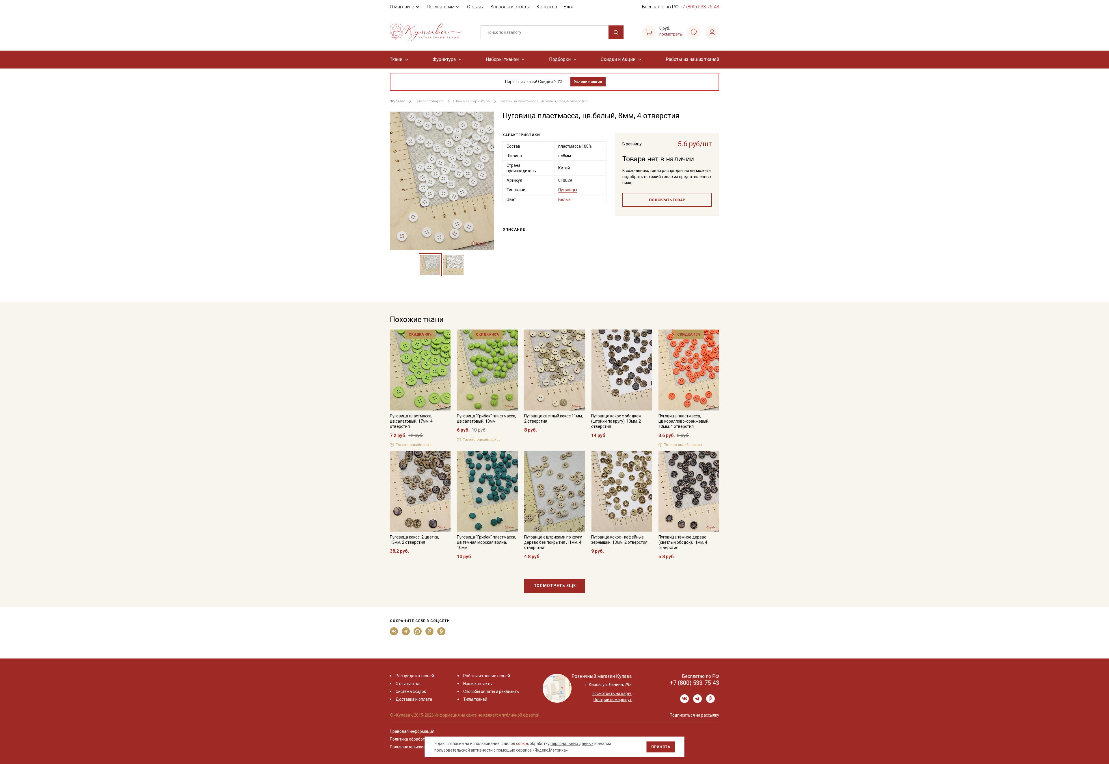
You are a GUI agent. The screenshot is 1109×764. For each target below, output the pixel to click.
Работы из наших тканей (692, 59)
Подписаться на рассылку (694, 715)
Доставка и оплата (414, 699)
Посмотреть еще (554, 585)
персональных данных (571, 743)
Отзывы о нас (408, 683)
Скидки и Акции (618, 59)
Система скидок (411, 691)
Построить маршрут (612, 699)
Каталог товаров (429, 101)
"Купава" (397, 101)
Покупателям (440, 7)
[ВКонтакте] (394, 631)
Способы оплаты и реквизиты (491, 691)
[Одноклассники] (441, 631)
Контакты (547, 7)
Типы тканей (475, 699)
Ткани (396, 59)
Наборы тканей (502, 59)
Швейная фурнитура (471, 101)
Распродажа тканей (415, 676)
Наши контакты (477, 683)
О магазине (402, 7)
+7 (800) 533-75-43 (699, 7)
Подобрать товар (667, 200)
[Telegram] (406, 631)
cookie (522, 743)
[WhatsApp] (418, 631)
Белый (564, 199)
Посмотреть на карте (612, 693)
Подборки (560, 59)
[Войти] (712, 32)
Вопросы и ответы (510, 7)
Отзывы (475, 7)
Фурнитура (444, 59)
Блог (569, 7)
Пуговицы (567, 190)
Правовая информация (412, 731)
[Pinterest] (430, 631)
